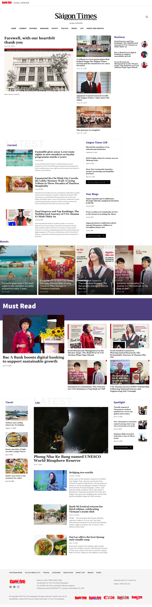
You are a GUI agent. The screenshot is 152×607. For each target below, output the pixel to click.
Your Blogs (92, 194)
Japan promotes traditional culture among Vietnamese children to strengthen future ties (101, 225)
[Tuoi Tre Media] (95, 598)
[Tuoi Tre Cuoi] (109, 597)
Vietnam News (15, 572)
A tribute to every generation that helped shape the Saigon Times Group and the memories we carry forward (93, 62)
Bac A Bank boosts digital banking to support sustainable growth (125, 54)
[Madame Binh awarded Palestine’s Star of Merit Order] (142, 437)
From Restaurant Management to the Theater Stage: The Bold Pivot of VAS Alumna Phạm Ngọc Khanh (126, 64)
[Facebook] (18, 587)
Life (37, 402)
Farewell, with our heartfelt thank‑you (29, 40)
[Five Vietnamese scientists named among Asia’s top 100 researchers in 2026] (142, 425)
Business (119, 37)
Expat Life (80, 572)
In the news (80, 92)
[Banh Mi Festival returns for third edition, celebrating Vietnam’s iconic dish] (50, 514)
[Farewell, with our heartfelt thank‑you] (38, 69)
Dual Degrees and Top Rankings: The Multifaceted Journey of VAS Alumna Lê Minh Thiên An (126, 44)
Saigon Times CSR (96, 142)
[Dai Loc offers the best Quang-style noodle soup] (50, 545)
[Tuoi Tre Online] (81, 597)
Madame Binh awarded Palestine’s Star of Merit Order (124, 436)
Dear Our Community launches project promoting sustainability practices (100, 171)
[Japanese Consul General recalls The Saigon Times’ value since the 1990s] (94, 82)
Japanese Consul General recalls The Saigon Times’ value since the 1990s (93, 98)
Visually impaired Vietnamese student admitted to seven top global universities (123, 410)
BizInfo (4, 241)
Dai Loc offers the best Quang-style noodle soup (87, 538)
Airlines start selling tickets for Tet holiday (14, 424)
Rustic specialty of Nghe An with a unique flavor (15, 450)
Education (68, 572)
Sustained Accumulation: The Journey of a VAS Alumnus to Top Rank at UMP (132, 286)
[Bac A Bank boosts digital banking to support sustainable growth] (144, 54)
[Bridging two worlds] (50, 480)
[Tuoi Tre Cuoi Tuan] (123, 597)
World (90, 572)
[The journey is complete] (94, 117)
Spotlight (119, 402)
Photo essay (81, 56)
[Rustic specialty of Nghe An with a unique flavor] (16, 440)
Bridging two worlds (81, 472)
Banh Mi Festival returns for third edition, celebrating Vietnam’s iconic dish (86, 509)
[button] (146, 16)
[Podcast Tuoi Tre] (137, 597)
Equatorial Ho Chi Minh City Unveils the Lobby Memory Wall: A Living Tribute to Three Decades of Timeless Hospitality (57, 182)
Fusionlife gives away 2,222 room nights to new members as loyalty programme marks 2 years (54, 154)
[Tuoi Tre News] (17, 581)
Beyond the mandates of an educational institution (97, 148)
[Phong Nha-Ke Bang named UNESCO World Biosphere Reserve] (71, 430)
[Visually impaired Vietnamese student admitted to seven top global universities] (142, 410)
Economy (56, 572)
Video (98, 572)
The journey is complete (88, 130)
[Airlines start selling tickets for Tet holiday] (16, 413)
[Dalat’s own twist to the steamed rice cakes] (16, 466)
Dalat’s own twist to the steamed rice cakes (15, 477)
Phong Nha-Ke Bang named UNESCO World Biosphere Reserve (67, 459)
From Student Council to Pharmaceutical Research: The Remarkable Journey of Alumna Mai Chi (93, 284)
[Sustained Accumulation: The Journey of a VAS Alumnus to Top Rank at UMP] (133, 270)
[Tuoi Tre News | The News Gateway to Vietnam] (7, 2)
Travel (9, 402)
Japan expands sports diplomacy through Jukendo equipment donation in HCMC (102, 201)
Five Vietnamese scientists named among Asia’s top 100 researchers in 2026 (125, 424)
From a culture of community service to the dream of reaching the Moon (102, 213)
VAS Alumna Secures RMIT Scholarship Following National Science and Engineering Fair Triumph (129, 389)
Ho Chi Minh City (32, 572)
